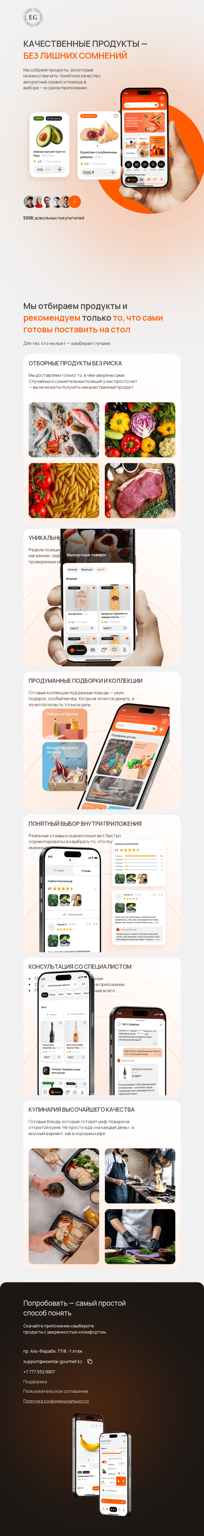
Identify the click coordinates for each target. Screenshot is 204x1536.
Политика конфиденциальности (56, 1401)
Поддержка (35, 1382)
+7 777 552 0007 (39, 1372)
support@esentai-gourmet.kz (52, 1361)
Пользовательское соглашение (55, 1391)
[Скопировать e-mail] (90, 1361)
